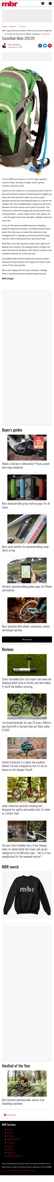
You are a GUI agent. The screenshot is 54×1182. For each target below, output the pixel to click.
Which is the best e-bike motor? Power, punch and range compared (25, 465)
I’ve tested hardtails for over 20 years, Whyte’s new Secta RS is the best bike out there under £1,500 (26, 726)
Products (22, 26)
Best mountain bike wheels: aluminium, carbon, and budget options (26, 628)
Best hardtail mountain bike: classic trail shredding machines (23, 1102)
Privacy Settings (31, 1170)
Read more (27, 639)
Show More (11, 1115)
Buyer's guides (12, 430)
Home (4, 26)
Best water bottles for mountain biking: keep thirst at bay (25, 548)
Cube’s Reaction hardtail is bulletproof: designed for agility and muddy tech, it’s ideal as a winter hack (26, 809)
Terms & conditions (8, 1170)
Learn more (45, 34)
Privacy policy (20, 1170)
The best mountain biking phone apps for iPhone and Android (27, 588)
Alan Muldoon (14, 44)
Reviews (13, 26)
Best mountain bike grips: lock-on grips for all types (26, 505)
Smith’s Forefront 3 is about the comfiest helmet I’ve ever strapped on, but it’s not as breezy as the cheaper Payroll (24, 766)
